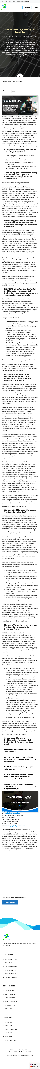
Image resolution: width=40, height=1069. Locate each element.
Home (5, 36)
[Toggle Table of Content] (12, 91)
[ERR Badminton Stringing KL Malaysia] (4, 7)
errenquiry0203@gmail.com (15, 826)
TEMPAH (27, 7)
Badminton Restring (11, 46)
